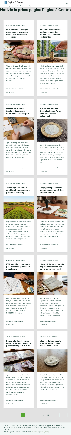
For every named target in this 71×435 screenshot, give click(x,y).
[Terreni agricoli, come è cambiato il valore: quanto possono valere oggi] (19, 207)
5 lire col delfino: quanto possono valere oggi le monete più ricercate (50, 343)
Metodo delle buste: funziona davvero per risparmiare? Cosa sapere (17, 111)
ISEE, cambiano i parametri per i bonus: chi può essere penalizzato (18, 266)
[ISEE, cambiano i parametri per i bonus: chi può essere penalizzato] (19, 283)
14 (48, 415)
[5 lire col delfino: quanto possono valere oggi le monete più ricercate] (52, 360)
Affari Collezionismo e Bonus (15, 25)
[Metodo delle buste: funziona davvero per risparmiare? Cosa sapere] (19, 128)
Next (62, 415)
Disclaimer (35, 432)
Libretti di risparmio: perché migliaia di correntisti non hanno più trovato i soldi (52, 266)
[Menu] (66, 3)
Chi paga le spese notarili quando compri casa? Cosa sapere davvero (52, 190)
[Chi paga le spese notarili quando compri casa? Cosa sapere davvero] (52, 207)
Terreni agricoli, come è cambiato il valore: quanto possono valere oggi (18, 190)
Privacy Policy (44, 432)
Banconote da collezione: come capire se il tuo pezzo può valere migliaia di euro (18, 343)
